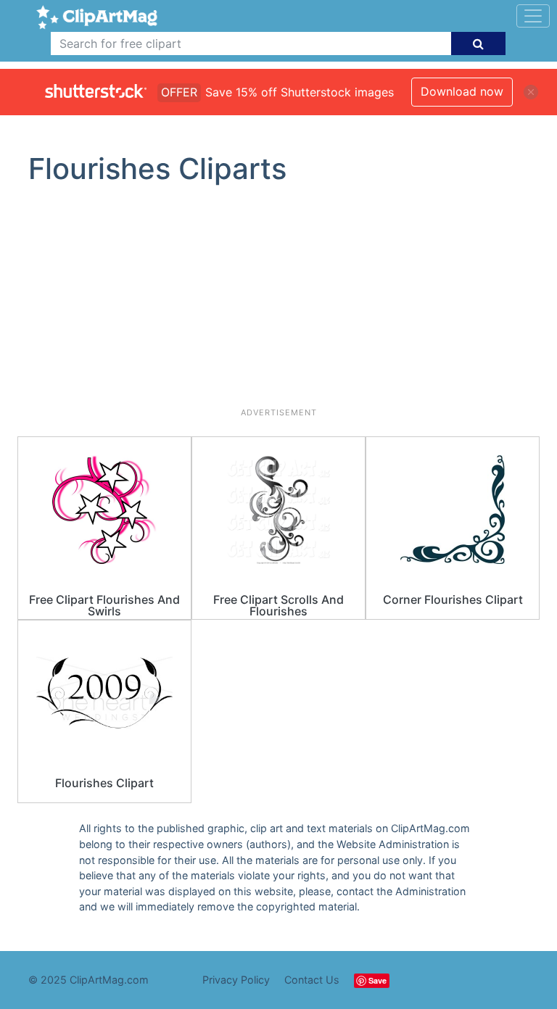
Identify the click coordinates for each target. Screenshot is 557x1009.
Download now (462, 91)
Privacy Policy (236, 979)
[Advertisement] (278, 302)
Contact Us (311, 979)
